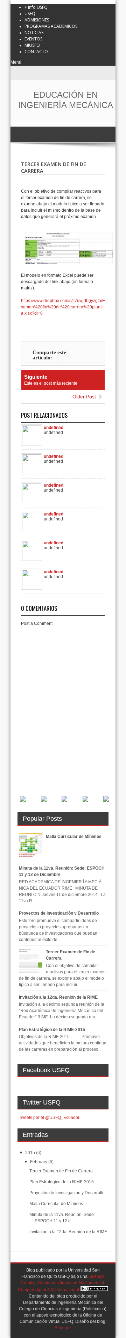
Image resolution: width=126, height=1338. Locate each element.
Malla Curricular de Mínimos (74, 836)
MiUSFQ (32, 45)
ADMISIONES (36, 20)
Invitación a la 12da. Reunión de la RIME (58, 997)
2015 (30, 1152)
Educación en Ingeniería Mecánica (65, 100)
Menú (15, 62)
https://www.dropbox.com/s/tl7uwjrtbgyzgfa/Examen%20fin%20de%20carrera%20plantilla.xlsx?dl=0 (63, 307)
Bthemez (63, 1327)
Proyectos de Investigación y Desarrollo (59, 913)
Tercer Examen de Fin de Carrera (61, 1171)
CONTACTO (36, 52)
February (39, 1161)
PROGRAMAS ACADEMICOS (50, 26)
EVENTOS (33, 39)
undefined (53, 427)
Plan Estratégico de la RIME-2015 (52, 1029)
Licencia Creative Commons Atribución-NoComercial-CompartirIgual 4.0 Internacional (61, 1283)
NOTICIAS (33, 33)
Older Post (84, 396)
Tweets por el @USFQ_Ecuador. (49, 1117)
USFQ (29, 14)
